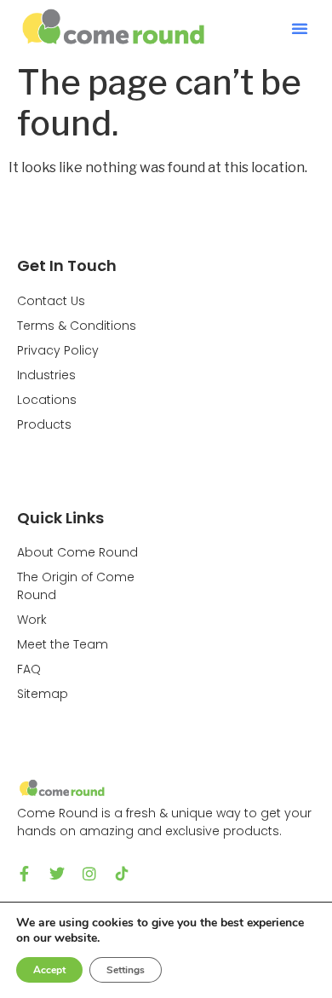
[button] (299, 28)
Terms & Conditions (76, 325)
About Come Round (77, 552)
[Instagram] (89, 873)
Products (44, 424)
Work (32, 619)
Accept (49, 970)
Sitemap (42, 693)
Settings (125, 970)
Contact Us (51, 300)
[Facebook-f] (24, 873)
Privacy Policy (58, 350)
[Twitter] (57, 873)
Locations (47, 399)
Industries (46, 375)
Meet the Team (62, 644)
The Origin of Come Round (76, 585)
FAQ (29, 669)
